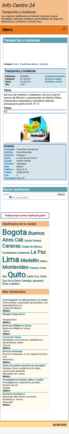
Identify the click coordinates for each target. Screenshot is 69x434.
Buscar (61, 194)
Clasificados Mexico (29, 64)
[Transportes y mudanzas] (35, 141)
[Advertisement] (35, 54)
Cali (19, 240)
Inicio (15, 64)
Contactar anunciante (55, 76)
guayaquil (38, 280)
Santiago (27, 280)
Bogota (14, 232)
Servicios (44, 64)
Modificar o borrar (53, 81)
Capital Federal (32, 240)
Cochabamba (9, 252)
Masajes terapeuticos (14, 314)
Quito (17, 274)
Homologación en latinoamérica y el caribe (25, 300)
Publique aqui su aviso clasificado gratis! (25, 215)
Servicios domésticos (14, 394)
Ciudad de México (32, 246)
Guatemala (24, 252)
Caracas (11, 246)
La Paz (38, 252)
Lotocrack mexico (12, 337)
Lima (10, 259)
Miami (43, 261)
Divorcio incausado (12, 351)
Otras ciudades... (11, 283)
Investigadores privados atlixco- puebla (23, 379)
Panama (34, 267)
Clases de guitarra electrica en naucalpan (24, 365)
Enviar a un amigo (53, 79)
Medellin (29, 260)
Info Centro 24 (18, 5)
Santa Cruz (33, 276)
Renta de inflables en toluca (17, 325)
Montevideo (15, 267)
